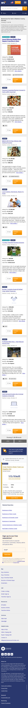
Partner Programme (5, 703)
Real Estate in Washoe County (9, 528)
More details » (18, 71)
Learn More (14, 498)
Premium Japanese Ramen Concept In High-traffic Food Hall (13, 91)
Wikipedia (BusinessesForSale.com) (10, 640)
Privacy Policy (16, 562)
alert (25, 13)
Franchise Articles (5, 610)
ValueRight (4, 621)
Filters (4, 13)
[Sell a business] (18, 2)
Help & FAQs (4, 629)
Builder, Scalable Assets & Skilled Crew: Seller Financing (12, 290)
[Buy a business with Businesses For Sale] (4, 2)
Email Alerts (4, 583)
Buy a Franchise (5, 575)
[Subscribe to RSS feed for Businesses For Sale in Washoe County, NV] (11, 654)
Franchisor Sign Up (6, 596)
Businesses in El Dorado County (10, 517)
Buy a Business (5, 572)
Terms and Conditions (6, 686)
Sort (15, 13)
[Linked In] (5, 654)
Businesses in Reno (7, 510)
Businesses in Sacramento (8, 521)
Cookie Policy (4, 691)
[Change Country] (12, 2)
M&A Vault (4, 618)
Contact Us (4, 637)
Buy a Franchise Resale (7, 577)
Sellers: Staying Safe (6, 632)
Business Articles (5, 607)
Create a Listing (5, 591)
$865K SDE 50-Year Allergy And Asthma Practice (11, 142)
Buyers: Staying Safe (6, 635)
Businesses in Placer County (9, 514)
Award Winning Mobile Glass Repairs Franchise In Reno (11, 40)
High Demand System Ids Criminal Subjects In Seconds (12, 395)
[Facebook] (8, 654)
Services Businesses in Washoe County (12, 525)
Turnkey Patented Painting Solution (13, 242)
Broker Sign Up (5, 594)
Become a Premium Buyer (8, 580)
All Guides (3, 605)
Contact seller (15, 80)
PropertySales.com (5, 697)
